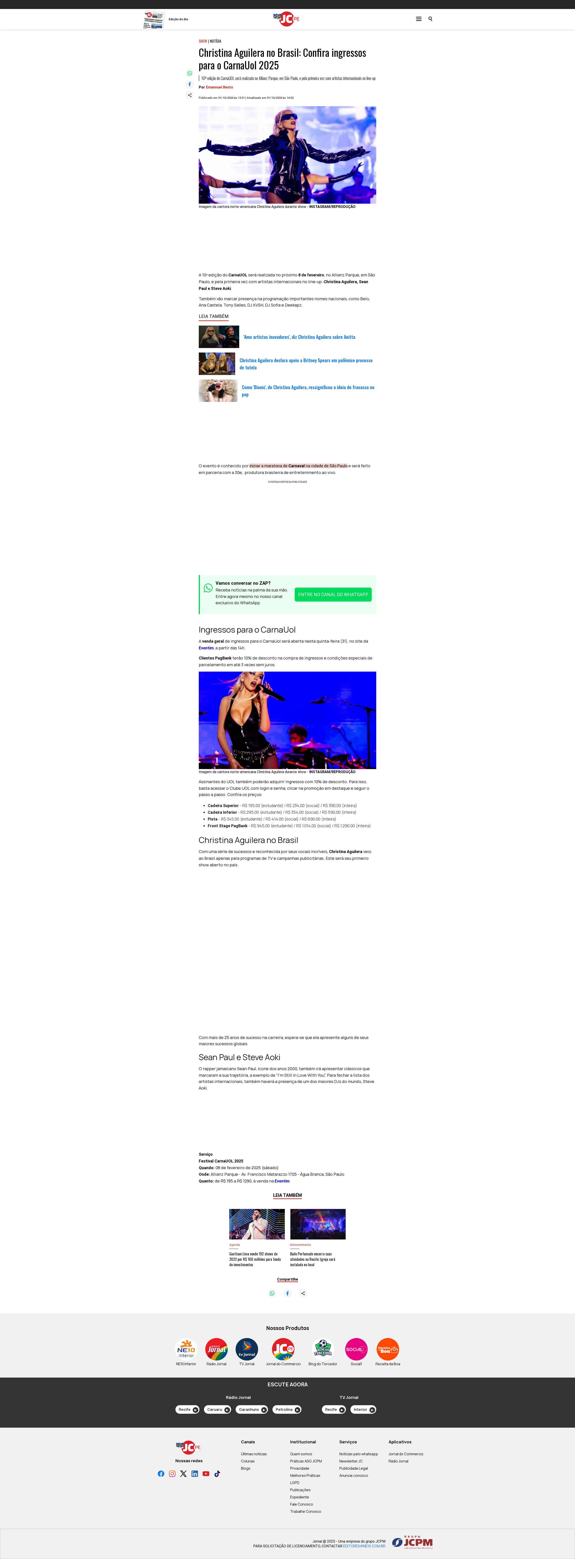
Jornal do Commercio (406, 1453)
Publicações (300, 1489)
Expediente (299, 1497)
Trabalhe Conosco (305, 1511)
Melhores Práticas (305, 1475)
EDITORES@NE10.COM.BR (364, 1546)
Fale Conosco (301, 1504)
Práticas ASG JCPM (306, 1461)
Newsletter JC (351, 1461)
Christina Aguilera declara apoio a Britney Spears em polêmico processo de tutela (306, 364)
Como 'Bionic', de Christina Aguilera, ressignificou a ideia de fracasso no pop (308, 391)
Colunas (248, 1461)
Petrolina (287, 1409)
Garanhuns (252, 1409)
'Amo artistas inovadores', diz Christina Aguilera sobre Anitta (299, 336)
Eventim (206, 648)
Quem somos (301, 1453)
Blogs (245, 1468)
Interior (363, 1409)
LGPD (294, 1482)
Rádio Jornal (398, 1461)
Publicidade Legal (353, 1468)
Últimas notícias (254, 1453)
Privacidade (299, 1468)
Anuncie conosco (353, 1475)
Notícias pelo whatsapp (358, 1453)
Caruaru (217, 1409)
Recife (188, 1409)
